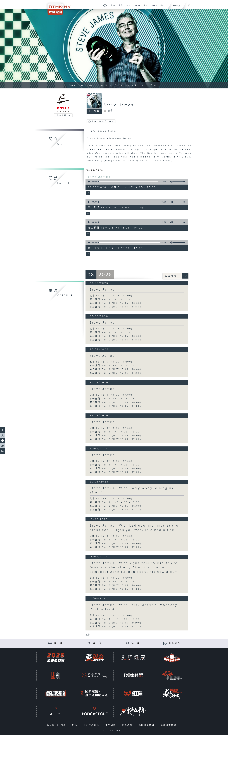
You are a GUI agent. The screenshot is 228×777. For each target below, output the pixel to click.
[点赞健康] (133, 657)
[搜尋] (189, 4)
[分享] (89, 643)
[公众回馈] (165, 643)
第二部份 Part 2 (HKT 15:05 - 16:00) (115, 303)
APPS (153, 6)
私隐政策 (128, 725)
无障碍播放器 (147, 725)
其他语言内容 (169, 725)
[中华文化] (56, 693)
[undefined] (105, 5)
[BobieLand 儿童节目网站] (172, 657)
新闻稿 (51, 725)
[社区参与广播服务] (172, 675)
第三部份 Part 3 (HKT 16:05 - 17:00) (115, 307)
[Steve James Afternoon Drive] (114, 48)
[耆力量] (133, 693)
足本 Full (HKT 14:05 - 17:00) (111, 296)
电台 (120, 6)
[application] (136, 182)
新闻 (128, 6)
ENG (175, 5)
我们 (161, 6)
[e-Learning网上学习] (94, 675)
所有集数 (94, 111)
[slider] (179, 181)
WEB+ (136, 6)
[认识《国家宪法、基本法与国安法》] (94, 693)
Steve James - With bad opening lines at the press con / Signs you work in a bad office (134, 528)
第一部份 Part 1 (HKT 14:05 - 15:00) (115, 299)
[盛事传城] (172, 693)
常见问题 (111, 725)
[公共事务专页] (133, 675)
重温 (145, 6)
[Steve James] (88, 193)
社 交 (97, 643)
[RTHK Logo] (57, 7)
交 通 (58, 643)
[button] (89, 181)
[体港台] (94, 657)
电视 (112, 6)
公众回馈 (175, 643)
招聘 (64, 725)
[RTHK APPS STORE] (56, 711)
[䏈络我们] (127, 643)
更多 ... (89, 635)
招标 (75, 725)
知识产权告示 (92, 725)
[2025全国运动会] (56, 657)
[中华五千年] (133, 711)
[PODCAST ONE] (94, 711)
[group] (170, 181)
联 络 (135, 643)
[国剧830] (56, 675)
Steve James (98, 177)
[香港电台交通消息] (50, 643)
